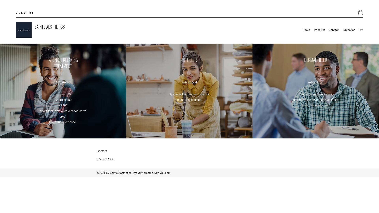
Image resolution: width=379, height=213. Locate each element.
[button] (360, 12)
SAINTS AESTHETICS (50, 26)
